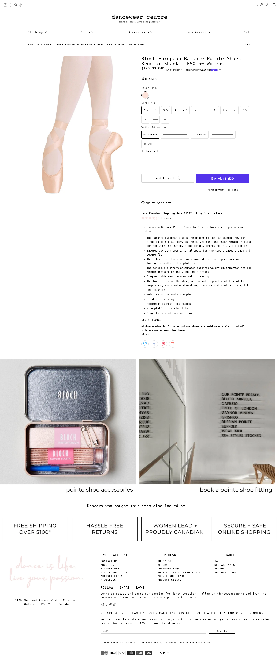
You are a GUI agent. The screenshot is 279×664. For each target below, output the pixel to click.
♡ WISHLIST (109, 579)
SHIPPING (164, 561)
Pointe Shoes (45, 45)
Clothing (35, 32)
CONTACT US (109, 561)
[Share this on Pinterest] (163, 344)
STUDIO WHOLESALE (114, 572)
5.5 (205, 110)
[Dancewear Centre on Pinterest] (16, 5)
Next (248, 44)
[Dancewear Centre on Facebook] (11, 5)
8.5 (155, 119)
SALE (217, 561)
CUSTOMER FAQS (169, 568)
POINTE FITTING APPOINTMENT (180, 572)
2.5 (145, 110)
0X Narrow (150, 134)
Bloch (145, 334)
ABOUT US (107, 565)
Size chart (149, 78)
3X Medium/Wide (222, 134)
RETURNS (163, 565)
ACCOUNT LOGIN (112, 576)
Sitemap (171, 642)
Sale (247, 32)
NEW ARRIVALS (224, 565)
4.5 (185, 110)
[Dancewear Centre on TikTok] (21, 5)
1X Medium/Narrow (175, 134)
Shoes (85, 32)
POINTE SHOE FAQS (171, 576)
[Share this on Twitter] (145, 344)
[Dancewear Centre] (139, 19)
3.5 (165, 110)
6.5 (224, 110)
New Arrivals (199, 32)
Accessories (138, 32)
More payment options (223, 189)
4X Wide (148, 144)
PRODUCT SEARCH (226, 572)
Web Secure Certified (195, 642)
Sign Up (222, 631)
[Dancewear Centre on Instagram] (6, 5)
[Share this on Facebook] (154, 344)
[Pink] (145, 95)
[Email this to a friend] (172, 344)
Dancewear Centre (123, 642)
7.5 (244, 110)
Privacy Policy (152, 642)
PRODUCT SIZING (169, 579)
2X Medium (199, 134)
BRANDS (219, 568)
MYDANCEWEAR (110, 568)
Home (30, 45)
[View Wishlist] (266, 4)
